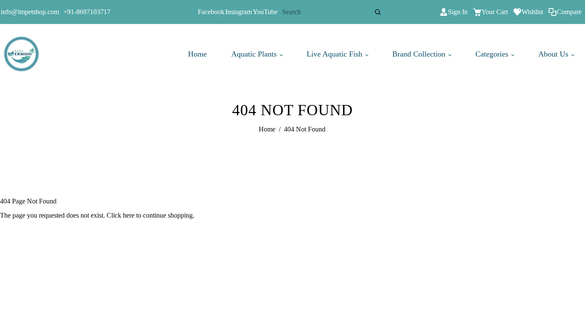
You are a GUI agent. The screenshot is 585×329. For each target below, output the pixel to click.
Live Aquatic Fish (335, 54)
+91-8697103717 (86, 11)
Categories (492, 54)
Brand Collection (420, 54)
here (128, 215)
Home (197, 54)
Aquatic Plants (255, 54)
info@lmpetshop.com (30, 11)
